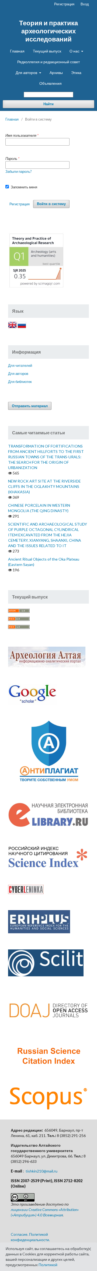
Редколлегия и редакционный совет (48, 61)
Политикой (48, 1264)
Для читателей (20, 365)
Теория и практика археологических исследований (48, 31)
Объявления (50, 83)
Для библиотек (20, 381)
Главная (17, 51)
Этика (76, 72)
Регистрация (64, 4)
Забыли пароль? (18, 171)
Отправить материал (30, 406)
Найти (48, 104)
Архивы (56, 72)
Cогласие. (19, 1234)
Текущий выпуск (47, 51)
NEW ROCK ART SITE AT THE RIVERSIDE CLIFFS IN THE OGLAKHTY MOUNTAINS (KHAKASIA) (44, 486)
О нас (75, 51)
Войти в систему (51, 204)
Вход (85, 4)
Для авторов (27, 72)
